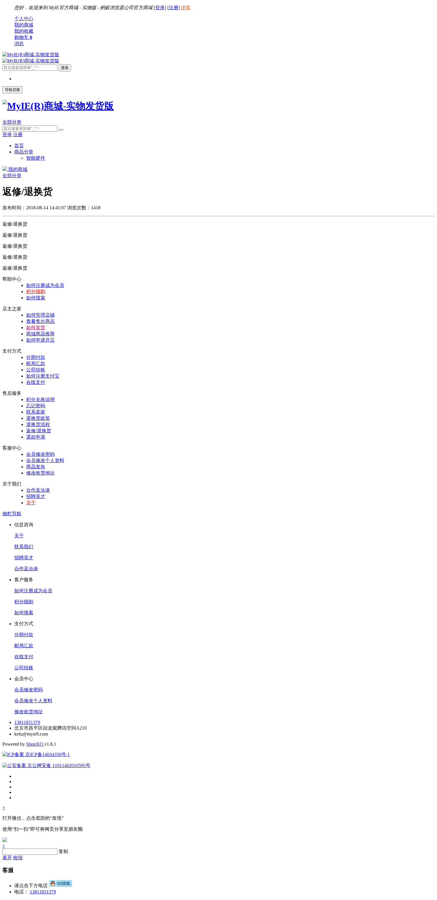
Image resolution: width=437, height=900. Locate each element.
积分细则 (35, 291)
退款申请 (35, 436)
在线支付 (35, 382)
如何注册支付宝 (42, 375)
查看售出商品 (40, 321)
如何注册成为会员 (45, 285)
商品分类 (23, 151)
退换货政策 (38, 418)
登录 (160, 7)
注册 (173, 7)
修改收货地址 (40, 472)
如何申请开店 (40, 340)
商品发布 (35, 466)
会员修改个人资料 (45, 460)
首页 (19, 145)
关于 (31, 502)
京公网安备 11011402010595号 (58, 765)
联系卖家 (35, 411)
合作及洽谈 (38, 490)
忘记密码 (35, 405)
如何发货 (35, 327)
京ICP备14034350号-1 (47, 754)
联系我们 (23, 546)
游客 (186, 7)
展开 (7, 857)
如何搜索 (35, 297)
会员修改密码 (40, 454)
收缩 (18, 857)
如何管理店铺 (40, 315)
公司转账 (35, 369)
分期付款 (35, 357)
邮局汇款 (35, 363)
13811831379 (27, 722)
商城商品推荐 (40, 333)
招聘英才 (35, 496)
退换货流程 (38, 424)
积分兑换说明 (40, 399)
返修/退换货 (38, 430)
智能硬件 (35, 158)
